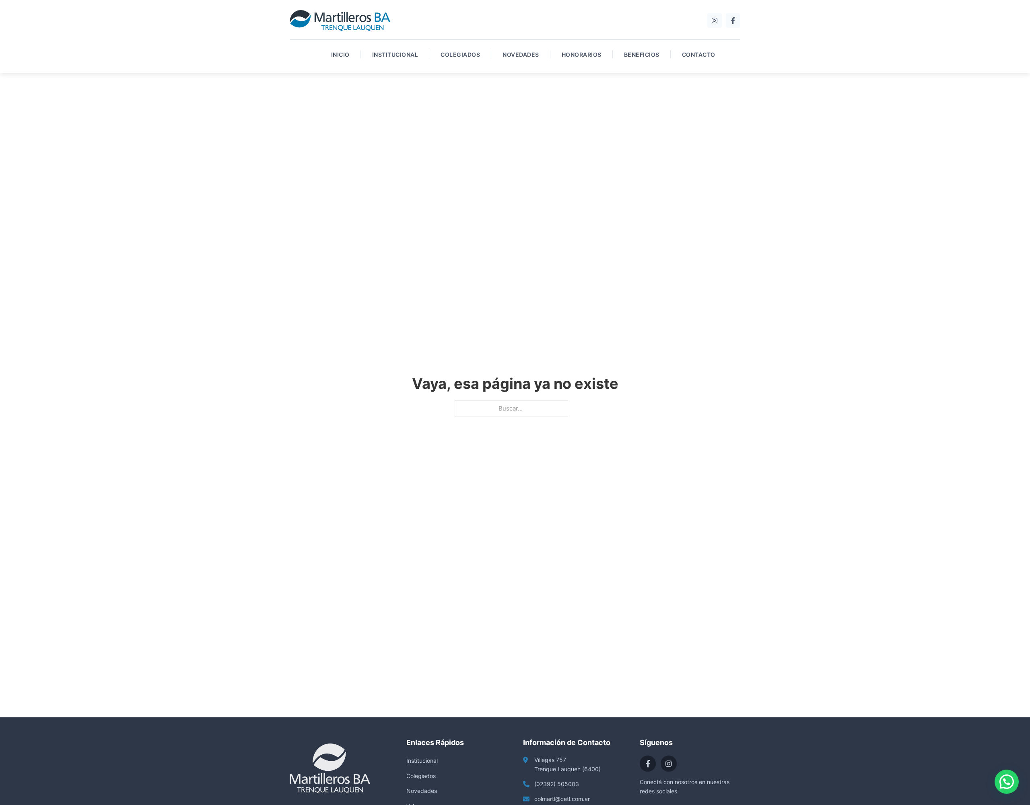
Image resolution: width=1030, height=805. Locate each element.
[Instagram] (714, 20)
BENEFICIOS (641, 54)
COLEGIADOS (460, 54)
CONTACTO (698, 54)
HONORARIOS (582, 54)
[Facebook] (733, 20)
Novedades (421, 790)
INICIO (340, 54)
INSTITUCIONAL (395, 54)
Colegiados (421, 775)
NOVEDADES (521, 54)
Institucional (422, 760)
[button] (1007, 782)
